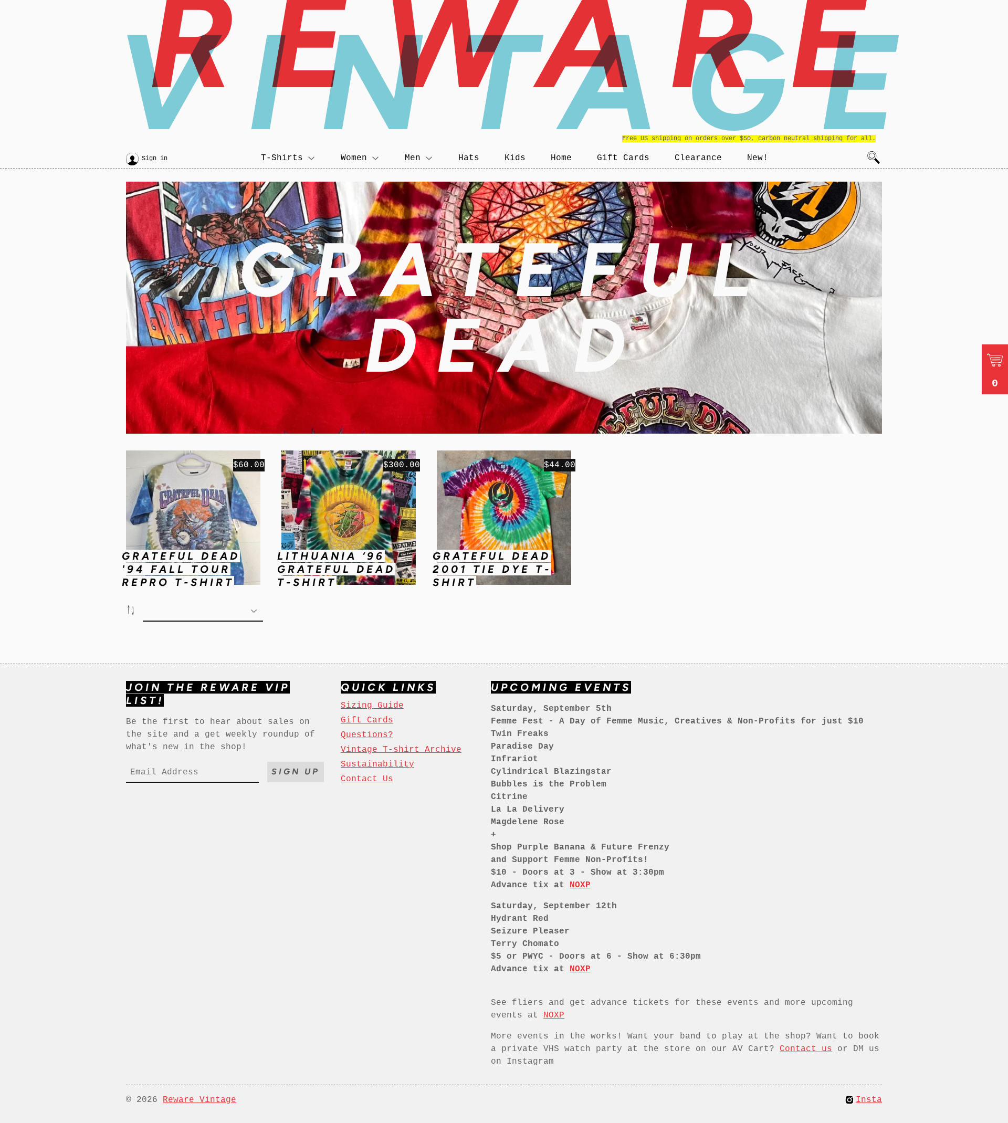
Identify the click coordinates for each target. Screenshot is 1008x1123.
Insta (869, 1100)
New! (757, 158)
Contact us (806, 1049)
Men (413, 158)
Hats (468, 158)
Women (354, 158)
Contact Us (367, 779)
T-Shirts (282, 158)
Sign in (154, 158)
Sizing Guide (372, 705)
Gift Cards (623, 158)
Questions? (367, 735)
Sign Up (295, 771)
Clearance (698, 158)
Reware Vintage (199, 1100)
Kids (515, 158)
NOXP (553, 1015)
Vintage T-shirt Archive (401, 749)
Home (561, 158)
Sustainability (377, 764)
